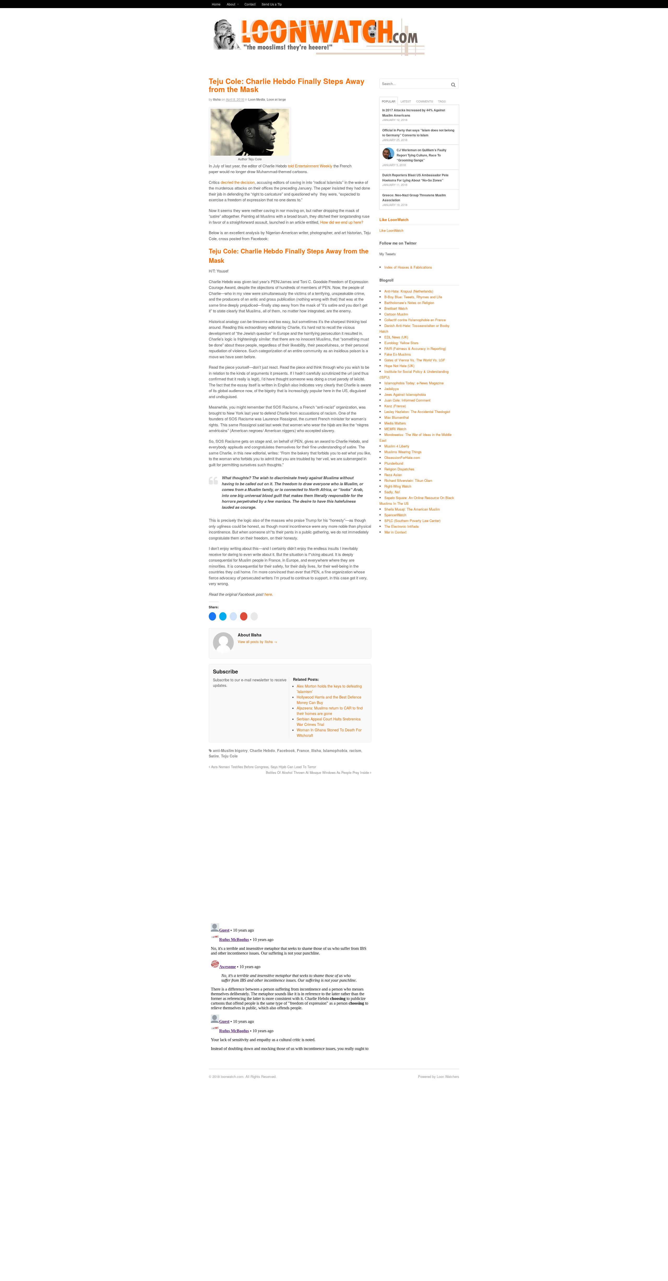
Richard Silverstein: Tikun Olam (408, 480)
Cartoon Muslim (396, 314)
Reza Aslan (393, 474)
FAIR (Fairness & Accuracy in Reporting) (415, 348)
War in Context (395, 532)
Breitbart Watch (396, 308)
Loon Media (256, 99)
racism (355, 750)
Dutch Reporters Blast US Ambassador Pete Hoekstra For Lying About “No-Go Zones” (415, 178)
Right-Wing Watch (397, 486)
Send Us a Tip (272, 4)
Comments (424, 101)
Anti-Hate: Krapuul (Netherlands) (408, 291)
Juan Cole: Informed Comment (407, 400)
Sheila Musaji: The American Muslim (412, 509)
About (231, 4)
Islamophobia (335, 750)
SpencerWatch (395, 514)
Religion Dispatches (399, 468)
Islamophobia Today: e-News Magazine (414, 382)
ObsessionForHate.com (402, 457)
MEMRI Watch (395, 428)
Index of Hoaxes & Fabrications (408, 267)
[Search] (453, 84)
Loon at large (276, 99)
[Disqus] (290, 846)
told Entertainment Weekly (310, 165)
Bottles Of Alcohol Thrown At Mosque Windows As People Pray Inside (318, 772)
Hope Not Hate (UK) (399, 365)
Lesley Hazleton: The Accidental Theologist (417, 411)
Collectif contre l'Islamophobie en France (415, 319)
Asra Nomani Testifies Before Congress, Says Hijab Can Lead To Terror (263, 766)
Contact (249, 4)
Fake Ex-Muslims (397, 354)
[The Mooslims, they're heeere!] (317, 53)
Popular (388, 101)
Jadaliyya (391, 388)
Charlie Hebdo (262, 750)
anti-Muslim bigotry (230, 750)
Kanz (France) (395, 405)
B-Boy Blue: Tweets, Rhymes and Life (413, 296)
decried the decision (238, 182)
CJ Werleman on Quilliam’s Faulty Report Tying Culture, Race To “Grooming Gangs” (421, 155)
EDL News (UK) (396, 337)
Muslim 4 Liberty (396, 446)
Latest (406, 101)
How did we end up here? (341, 222)
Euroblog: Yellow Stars (401, 342)
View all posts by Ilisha (257, 641)
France (303, 750)
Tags (442, 101)
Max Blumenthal (396, 417)
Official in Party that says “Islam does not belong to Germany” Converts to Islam (418, 133)
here (268, 594)
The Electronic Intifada (401, 526)
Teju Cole (229, 755)
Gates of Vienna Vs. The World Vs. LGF (414, 359)
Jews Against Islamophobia (405, 394)
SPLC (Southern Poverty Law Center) (412, 520)
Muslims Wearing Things (403, 451)
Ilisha (217, 99)
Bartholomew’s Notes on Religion (409, 302)
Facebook (286, 750)
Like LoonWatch (394, 219)
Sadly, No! (392, 491)
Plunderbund (393, 463)
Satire (214, 755)
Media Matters (395, 423)
